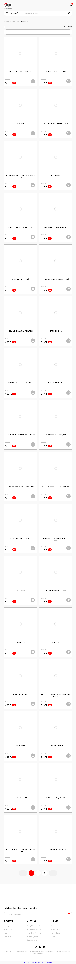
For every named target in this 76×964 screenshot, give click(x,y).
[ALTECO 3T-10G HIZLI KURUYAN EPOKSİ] (56, 261)
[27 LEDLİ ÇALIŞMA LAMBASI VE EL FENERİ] (20, 312)
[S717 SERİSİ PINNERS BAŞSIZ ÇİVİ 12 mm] (20, 468)
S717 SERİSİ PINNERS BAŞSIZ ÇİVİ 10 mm (56, 435)
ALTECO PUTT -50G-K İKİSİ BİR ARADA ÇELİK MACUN (55, 695)
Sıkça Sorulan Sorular (59, 929)
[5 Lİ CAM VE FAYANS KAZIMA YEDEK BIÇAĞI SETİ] (20, 157)
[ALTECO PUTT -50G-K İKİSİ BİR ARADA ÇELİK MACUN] (56, 676)
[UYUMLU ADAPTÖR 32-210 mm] (56, 53)
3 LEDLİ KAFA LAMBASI (55, 383)
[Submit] (69, 914)
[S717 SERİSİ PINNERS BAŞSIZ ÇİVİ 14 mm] (56, 468)
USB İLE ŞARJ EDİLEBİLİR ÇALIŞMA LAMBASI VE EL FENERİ (20, 851)
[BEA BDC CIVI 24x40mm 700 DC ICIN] (20, 364)
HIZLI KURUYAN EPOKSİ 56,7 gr (56, 850)
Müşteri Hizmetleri (57, 926)
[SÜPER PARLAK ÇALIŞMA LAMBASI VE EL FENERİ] (56, 520)
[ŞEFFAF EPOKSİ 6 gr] (56, 312)
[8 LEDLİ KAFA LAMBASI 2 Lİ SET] (20, 520)
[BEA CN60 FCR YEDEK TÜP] (20, 676)
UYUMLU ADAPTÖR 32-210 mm (56, 72)
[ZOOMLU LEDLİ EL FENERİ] (56, 727)
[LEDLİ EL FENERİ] (20, 105)
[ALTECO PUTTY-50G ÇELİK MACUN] (56, 779)
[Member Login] (66, 6)
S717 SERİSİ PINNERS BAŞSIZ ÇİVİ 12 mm (20, 487)
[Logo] (8, 6)
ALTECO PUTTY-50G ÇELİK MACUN (56, 798)
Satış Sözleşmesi (33, 926)
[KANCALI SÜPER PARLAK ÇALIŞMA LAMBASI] (20, 416)
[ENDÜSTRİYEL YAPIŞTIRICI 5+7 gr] (20, 53)
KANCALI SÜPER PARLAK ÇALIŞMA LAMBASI (20, 435)
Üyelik (53, 937)
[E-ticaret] (38, 963)
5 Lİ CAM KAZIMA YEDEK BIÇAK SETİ (56, 123)
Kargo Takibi (55, 933)
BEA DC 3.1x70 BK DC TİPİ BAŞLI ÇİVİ (20, 227)
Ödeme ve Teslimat (34, 929)
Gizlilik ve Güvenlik (34, 933)
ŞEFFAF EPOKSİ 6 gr (55, 331)
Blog (5, 933)
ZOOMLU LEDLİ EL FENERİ (56, 746)
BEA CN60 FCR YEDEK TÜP (20, 694)
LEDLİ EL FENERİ (20, 123)
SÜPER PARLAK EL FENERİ (20, 279)
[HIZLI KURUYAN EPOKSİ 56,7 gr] (56, 831)
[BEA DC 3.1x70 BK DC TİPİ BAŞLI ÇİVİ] (20, 209)
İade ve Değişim (33, 940)
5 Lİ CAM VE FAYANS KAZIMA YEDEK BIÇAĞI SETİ (20, 176)
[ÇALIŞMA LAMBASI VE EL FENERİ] (56, 572)
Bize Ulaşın (8, 937)
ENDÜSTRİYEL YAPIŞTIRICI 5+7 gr (20, 72)
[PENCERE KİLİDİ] (20, 624)
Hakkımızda (8, 929)
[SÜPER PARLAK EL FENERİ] (20, 261)
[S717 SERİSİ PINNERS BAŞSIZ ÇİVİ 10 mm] (56, 416)
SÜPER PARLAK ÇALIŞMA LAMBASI (55, 227)
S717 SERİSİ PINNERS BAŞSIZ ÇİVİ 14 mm (56, 487)
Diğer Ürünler (24, 21)
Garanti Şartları (32, 937)
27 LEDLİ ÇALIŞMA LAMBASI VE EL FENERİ (20, 331)
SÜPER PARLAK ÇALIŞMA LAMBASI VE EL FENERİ (55, 539)
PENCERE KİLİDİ (20, 642)
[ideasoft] (28, 963)
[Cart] (71, 6)
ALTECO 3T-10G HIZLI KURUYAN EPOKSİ (56, 279)
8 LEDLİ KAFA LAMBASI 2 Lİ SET (20, 538)
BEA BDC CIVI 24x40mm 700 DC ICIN (20, 383)
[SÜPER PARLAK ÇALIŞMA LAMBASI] (56, 209)
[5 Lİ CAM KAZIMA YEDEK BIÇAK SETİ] (56, 105)
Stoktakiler (8, 27)
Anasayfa (7, 926)
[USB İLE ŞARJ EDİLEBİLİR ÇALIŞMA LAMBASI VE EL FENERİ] (20, 831)
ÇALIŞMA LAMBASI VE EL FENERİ (55, 590)
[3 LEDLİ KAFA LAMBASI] (56, 364)
